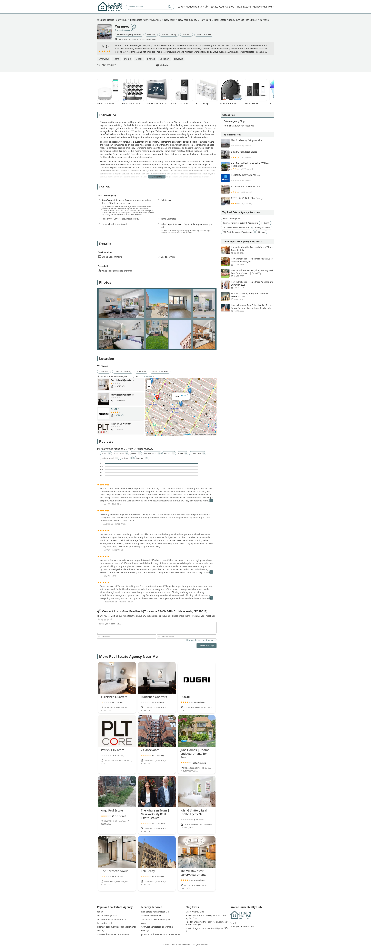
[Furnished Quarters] (117, 677)
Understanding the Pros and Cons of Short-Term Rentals (252, 250)
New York (169, 19)
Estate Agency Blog (222, 6)
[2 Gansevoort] (157, 731)
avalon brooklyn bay (232, 218)
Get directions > (148, 377)
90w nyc (261, 232)
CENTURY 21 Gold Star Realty (247, 201)
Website (164, 65)
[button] (168, 428)
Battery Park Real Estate (244, 154)
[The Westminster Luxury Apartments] (196, 852)
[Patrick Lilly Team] (117, 731)
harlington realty (262, 227)
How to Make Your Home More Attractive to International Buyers (252, 261)
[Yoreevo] (106, 33)
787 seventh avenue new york (236, 227)
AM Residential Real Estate (245, 189)
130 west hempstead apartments (237, 232)
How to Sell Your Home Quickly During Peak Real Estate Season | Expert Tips (252, 273)
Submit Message (206, 645)
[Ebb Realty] (157, 852)
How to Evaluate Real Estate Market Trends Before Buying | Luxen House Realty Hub (251, 308)
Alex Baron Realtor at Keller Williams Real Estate (251, 166)
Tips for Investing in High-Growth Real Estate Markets (249, 296)
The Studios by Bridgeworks (246, 143)
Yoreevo (264, 19)
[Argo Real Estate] (117, 791)
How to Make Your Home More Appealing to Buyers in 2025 (252, 284)
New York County (187, 19)
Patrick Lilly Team (180, 396)
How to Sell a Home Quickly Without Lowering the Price (206, 916)
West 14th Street (204, 34)
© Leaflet (187, 434)
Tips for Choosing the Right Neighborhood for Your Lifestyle (207, 923)
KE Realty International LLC (245, 178)
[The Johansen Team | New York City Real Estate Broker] (157, 791)
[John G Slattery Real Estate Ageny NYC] (196, 791)
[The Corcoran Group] (117, 852)
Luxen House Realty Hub (193, 6)
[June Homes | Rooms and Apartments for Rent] (196, 731)
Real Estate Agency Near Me (254, 6)
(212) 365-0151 (109, 65)
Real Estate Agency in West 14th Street (235, 19)
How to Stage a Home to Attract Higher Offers (207, 929)
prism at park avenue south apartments (240, 223)
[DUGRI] (196, 677)
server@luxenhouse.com (242, 926)
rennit (266, 223)
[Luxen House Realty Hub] (110, 6)
